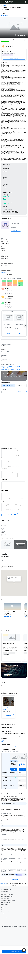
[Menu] (1, 2)
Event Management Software (7, 894)
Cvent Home (3, 907)
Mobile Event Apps (5, 898)
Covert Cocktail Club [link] (8, 643)
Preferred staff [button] (6, 654)
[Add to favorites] (26, 11)
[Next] (26, 40)
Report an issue (3, 883)
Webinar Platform (4, 904)
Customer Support (5, 911)
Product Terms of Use (5, 919)
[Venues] (25, 2)
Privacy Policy (4, 917)
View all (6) (3, 272)
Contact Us (3, 909)
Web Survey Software (5, 902)
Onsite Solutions (4, 891)
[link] (11, 637)
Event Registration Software (7, 896)
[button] (25, 325)
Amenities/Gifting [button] (11, 652)
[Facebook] (2, 741)
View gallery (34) (21, 35)
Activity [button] (5, 652)
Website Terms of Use (5, 921)
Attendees (3, 389)
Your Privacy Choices (5, 913)
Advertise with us (4, 923)
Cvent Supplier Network (6, 889)
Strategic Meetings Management (8, 900)
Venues (4, 5)
